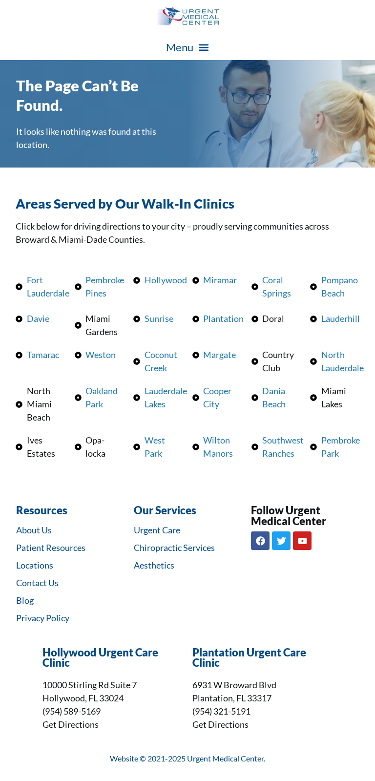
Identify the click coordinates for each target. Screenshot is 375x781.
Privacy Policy (42, 617)
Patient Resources (50, 547)
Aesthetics (154, 565)
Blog (25, 600)
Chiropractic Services (174, 547)
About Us (34, 530)
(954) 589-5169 (71, 711)
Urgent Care (157, 530)
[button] (188, 47)
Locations (34, 565)
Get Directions (70, 724)
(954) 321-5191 (221, 711)
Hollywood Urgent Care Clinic (100, 658)
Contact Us (37, 582)
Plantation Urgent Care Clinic (249, 658)
